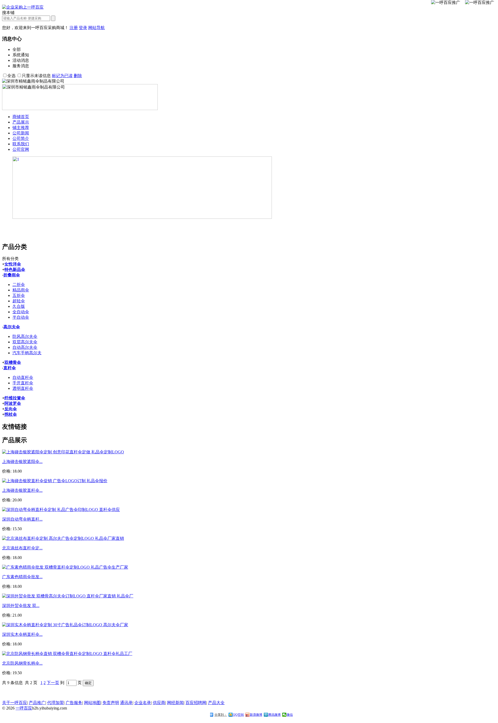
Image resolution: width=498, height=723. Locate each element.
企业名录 (142, 702)
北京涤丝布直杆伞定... (22, 548)
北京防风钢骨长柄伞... (22, 663)
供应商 (159, 702)
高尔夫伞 (11, 327)
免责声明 (110, 702)
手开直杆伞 (22, 383)
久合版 (18, 306)
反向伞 (10, 409)
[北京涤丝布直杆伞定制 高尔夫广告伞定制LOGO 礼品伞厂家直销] (63, 538)
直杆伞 (9, 368)
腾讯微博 (274, 715)
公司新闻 (20, 133)
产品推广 (37, 702)
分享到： (221, 715)
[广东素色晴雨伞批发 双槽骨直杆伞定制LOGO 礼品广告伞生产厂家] (65, 567)
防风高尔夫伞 (24, 336)
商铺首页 (20, 116)
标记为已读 (62, 75)
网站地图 (92, 702)
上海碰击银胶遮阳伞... (22, 461)
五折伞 (18, 295)
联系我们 (20, 144)
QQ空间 (238, 715)
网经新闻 (175, 702)
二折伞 (18, 284)
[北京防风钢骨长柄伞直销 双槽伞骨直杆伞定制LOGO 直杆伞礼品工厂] (67, 653)
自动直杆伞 (22, 377)
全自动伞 (20, 312)
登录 (83, 27)
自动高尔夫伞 (24, 347)
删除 (78, 75)
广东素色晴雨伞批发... (22, 577)
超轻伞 (18, 301)
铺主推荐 (20, 127)
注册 (74, 27)
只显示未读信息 (36, 75)
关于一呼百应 (14, 702)
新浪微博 (256, 715)
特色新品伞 (14, 269)
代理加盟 (55, 702)
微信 (290, 715)
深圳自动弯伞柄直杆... (22, 519)
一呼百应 (24, 708)
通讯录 (126, 702)
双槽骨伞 (12, 362)
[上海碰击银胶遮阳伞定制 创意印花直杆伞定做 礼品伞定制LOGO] (63, 452)
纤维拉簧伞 (14, 398)
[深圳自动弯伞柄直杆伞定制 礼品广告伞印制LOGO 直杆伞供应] (61, 509)
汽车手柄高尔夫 (27, 353)
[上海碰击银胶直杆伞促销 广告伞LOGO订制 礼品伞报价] (54, 481)
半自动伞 (20, 317)
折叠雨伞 (11, 275)
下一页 (53, 682)
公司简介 (20, 138)
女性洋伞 (12, 264)
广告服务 (74, 702)
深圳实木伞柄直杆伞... (22, 634)
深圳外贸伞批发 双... (20, 605)
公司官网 (20, 149)
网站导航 (96, 27)
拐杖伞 (10, 414)
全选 (11, 75)
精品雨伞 (20, 290)
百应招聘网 (195, 702)
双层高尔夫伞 (24, 342)
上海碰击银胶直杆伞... (22, 490)
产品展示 (20, 122)
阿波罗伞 (12, 403)
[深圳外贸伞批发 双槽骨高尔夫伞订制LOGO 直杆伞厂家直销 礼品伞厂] (67, 596)
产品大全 (216, 702)
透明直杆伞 (22, 388)
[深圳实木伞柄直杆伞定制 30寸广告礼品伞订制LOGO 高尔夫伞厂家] (65, 625)
